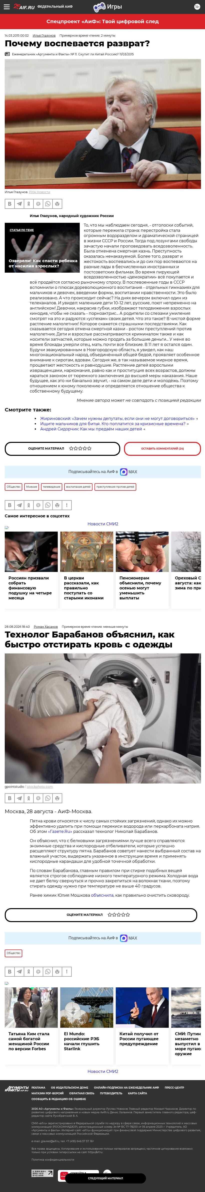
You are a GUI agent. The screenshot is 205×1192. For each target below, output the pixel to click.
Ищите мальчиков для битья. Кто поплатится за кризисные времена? (113, 423)
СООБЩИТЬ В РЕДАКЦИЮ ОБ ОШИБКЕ (59, 1099)
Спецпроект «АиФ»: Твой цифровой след (102, 21)
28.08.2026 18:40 (17, 627)
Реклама (38, 1087)
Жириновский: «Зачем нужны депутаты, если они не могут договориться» (117, 418)
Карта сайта (137, 1093)
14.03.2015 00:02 (17, 35)
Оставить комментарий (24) (162, 448)
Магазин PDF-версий (48, 1093)
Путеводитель (111, 1093)
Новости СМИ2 (103, 524)
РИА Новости (39, 192)
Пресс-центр (174, 1087)
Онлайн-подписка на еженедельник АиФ (126, 1087)
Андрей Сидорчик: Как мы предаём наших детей (91, 429)
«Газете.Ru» (60, 831)
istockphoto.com (40, 787)
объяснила (102, 895)
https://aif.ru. (95, 1152)
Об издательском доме (69, 1087)
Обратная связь (81, 1093)
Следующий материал (105, 1178)
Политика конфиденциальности (53, 1159)
